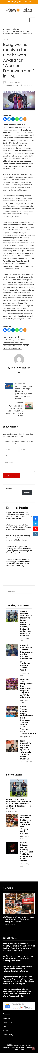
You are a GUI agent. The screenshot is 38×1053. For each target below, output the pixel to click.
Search (9, 489)
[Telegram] (21, 119)
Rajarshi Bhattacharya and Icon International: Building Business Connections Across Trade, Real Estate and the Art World (26, 657)
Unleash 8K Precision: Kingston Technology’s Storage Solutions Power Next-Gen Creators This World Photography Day (18, 562)
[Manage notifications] (33, 1048)
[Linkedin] (13, 119)
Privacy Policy (8, 1035)
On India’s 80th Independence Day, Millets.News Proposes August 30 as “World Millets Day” (26, 688)
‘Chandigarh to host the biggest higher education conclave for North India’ (14, 409)
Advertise (6, 1018)
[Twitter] (9, 119)
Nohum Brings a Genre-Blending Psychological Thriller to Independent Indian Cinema (18, 538)
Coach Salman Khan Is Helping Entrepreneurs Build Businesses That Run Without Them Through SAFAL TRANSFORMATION (28, 720)
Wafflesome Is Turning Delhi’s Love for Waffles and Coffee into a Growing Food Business (18, 527)
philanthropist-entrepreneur (14, 343)
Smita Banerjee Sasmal (13, 345)
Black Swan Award (11, 337)
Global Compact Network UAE (15, 340)
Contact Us (7, 1022)
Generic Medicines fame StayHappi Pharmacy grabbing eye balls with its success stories (23, 391)
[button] (15, 932)
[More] (25, 119)
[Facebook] (5, 119)
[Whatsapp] (17, 119)
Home (5, 1030)
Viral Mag (29, 1047)
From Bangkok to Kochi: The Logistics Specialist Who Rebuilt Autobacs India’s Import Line (25, 750)
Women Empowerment (13, 348)
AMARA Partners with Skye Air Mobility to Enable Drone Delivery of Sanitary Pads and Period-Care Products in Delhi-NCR (19, 515)
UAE (26, 345)
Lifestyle (5, 39)
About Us (6, 1014)
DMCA (5, 1026)
